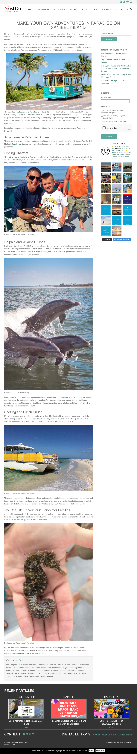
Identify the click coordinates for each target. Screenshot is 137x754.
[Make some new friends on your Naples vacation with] (106, 188)
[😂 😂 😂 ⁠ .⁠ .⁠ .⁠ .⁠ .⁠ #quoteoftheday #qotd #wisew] (116, 220)
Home (30, 9)
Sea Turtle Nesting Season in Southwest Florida (112, 81)
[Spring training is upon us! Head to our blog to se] (127, 199)
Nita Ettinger (20, 660)
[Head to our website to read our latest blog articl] (116, 178)
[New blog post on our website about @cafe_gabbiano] (106, 178)
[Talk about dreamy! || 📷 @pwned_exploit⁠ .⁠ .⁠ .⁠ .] (116, 231)
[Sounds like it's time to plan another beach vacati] (106, 210)
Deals (96, 9)
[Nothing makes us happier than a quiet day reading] (116, 188)
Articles (74, 9)
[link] (131, 9)
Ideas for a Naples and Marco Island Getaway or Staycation (68, 722)
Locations (105, 106)
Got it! (91, 751)
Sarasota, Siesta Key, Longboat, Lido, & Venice (114, 117)
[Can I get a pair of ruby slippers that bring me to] (127, 210)
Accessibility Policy (9, 744)
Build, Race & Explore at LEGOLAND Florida (111, 722)
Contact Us (121, 9)
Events (86, 9)
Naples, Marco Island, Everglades (115, 121)
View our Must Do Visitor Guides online (112, 734)
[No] (134, 751)
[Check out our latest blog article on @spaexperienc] (106, 199)
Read (26, 727)
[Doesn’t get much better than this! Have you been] (106, 167)
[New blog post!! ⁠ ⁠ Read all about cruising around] (127, 188)
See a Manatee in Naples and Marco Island (26, 722)
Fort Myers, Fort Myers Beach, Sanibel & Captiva (114, 111)
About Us (107, 9)
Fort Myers (16, 144)
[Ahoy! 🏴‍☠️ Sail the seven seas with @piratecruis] (116, 167)
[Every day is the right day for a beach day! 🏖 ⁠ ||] (106, 220)
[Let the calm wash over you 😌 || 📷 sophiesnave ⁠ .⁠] (116, 210)
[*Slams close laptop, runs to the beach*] (127, 178)
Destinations (43, 9)
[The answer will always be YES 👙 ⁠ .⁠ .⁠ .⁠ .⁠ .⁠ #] (106, 231)
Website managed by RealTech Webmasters (119, 742)
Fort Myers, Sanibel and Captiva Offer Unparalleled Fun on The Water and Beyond (116, 68)
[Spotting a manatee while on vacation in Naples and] (116, 199)
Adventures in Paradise (27, 112)
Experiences (60, 9)
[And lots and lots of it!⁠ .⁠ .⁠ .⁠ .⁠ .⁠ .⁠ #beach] (127, 220)
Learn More (100, 751)
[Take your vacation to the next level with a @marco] (127, 167)
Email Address (107, 97)
